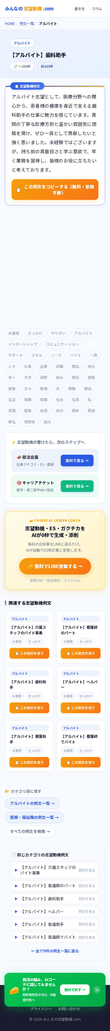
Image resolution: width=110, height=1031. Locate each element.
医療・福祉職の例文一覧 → (34, 817)
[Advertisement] (55, 267)
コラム (97, 8)
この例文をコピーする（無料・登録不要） (55, 189)
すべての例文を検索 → (30, 831)
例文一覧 (27, 23)
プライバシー (41, 1008)
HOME (10, 23)
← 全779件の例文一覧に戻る (55, 950)
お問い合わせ (69, 1008)
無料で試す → (75, 989)
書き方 (80, 8)
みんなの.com (29, 8)
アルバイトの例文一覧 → (32, 803)
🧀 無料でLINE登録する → (55, 566)
